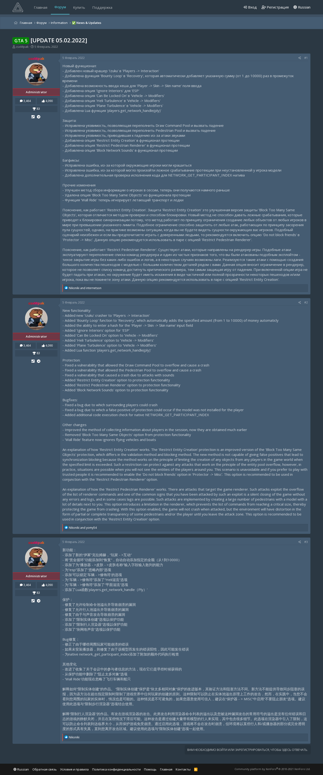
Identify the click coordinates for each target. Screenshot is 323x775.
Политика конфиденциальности (116, 769)
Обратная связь (44, 769)
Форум (60, 6)
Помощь (150, 769)
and (85, 288)
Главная (40, 7)
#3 (306, 542)
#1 (306, 58)
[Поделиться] (300, 58)
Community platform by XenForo (272, 769)
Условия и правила (74, 769)
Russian (303, 7)
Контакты (183, 769)
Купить (79, 7)
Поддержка (102, 7)
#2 (306, 302)
